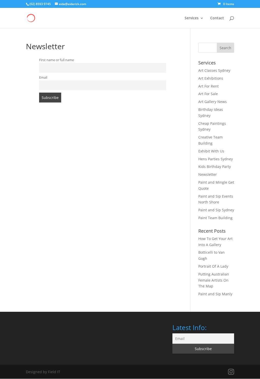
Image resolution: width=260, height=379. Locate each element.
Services (192, 18)
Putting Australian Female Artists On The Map (213, 280)
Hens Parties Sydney (215, 159)
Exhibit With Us (211, 151)
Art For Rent (208, 86)
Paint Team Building (215, 217)
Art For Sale (208, 93)
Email (43, 77)
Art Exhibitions (210, 78)
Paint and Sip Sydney (216, 210)
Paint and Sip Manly (215, 293)
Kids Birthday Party (214, 166)
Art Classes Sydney (214, 70)
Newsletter (207, 174)
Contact (217, 18)
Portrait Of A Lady (213, 266)
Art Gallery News (212, 101)
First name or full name (56, 60)
